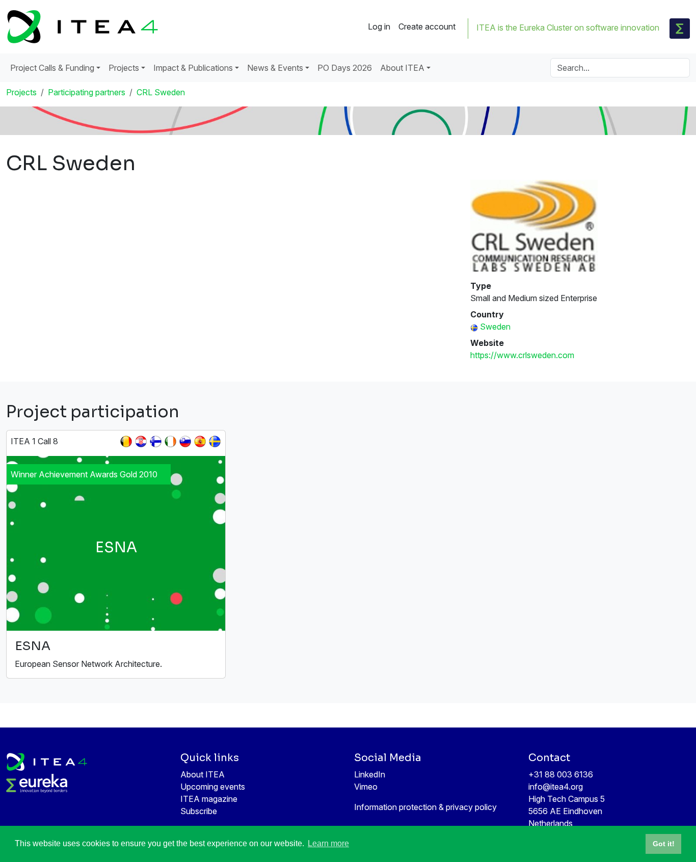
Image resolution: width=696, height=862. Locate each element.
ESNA (32, 646)
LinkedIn (369, 774)
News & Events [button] (275, 68)
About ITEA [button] (402, 68)
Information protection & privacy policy (425, 807)
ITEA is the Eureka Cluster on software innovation (567, 27)
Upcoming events (212, 787)
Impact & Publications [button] (193, 68)
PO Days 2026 (344, 68)
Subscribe (198, 811)
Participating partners (86, 92)
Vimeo (366, 787)
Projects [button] (124, 68)
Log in (379, 26)
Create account (427, 26)
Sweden (495, 326)
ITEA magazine (208, 799)
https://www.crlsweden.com (522, 355)
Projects (21, 92)
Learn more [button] (328, 843)
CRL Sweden (161, 92)
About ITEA (202, 774)
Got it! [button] (664, 844)
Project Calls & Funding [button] (52, 68)
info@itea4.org (555, 787)
